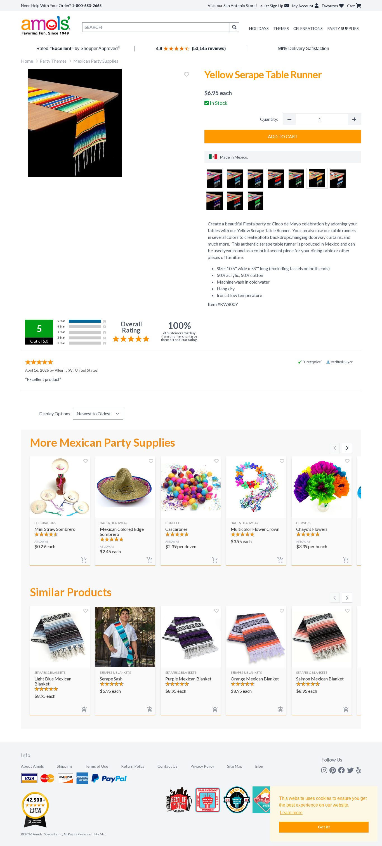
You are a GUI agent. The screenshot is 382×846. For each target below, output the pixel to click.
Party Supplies (343, 28)
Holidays (259, 28)
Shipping (64, 766)
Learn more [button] (291, 812)
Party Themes (53, 60)
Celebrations (308, 28)
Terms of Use (96, 766)
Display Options (54, 413)
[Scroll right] (347, 448)
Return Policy (133, 766)
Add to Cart (283, 136)
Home (27, 60)
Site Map (234, 766)
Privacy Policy (202, 766)
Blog (259, 766)
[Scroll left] (335, 448)
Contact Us (167, 766)
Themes (281, 28)
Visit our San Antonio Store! (232, 5)
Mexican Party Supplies (95, 60)
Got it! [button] (324, 827)
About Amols (32, 766)
